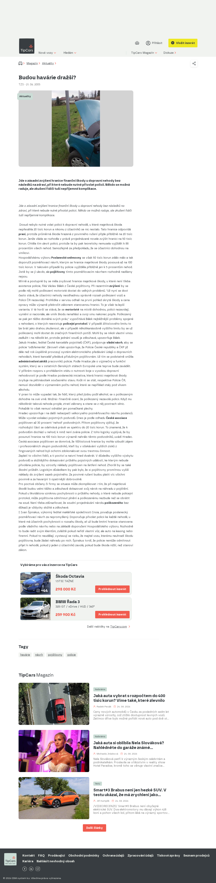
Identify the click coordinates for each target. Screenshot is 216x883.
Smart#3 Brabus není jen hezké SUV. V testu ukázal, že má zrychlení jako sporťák (129, 792)
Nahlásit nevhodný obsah (56, 861)
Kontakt (28, 855)
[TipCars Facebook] (24, 869)
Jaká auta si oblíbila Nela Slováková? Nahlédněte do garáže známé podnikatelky (128, 745)
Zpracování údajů (141, 855)
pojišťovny (55, 654)
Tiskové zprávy (168, 855)
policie (71, 654)
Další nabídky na (107, 626)
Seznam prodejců (196, 855)
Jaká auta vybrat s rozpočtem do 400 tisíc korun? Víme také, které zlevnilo (129, 698)
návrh (39, 654)
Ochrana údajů (113, 855)
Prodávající (56, 855)
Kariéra (27, 861)
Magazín (32, 63)
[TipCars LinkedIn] (31, 869)
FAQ (41, 855)
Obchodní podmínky (83, 855)
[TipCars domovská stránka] (28, 46)
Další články (94, 827)
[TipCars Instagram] (38, 869)
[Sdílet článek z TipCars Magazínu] (194, 63)
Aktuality (48, 63)
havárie (25, 654)
